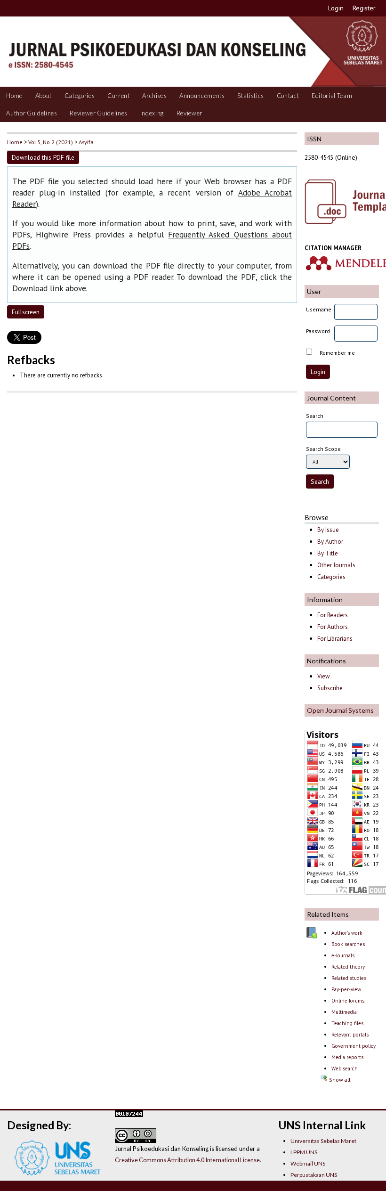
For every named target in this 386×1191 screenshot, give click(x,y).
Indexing (152, 113)
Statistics (250, 95)
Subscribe (330, 688)
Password (318, 330)
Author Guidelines (31, 113)
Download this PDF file (43, 157)
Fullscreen (26, 312)
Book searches (348, 944)
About (43, 95)
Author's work (346, 933)
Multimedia (344, 1012)
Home (14, 95)
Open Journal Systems (340, 710)
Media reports (347, 1057)
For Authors (332, 627)
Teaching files (347, 1023)
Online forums (347, 1000)
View (323, 676)
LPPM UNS (303, 1152)
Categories (79, 95)
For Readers (332, 615)
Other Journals (336, 565)
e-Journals (342, 955)
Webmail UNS (307, 1163)
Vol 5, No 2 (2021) (50, 142)
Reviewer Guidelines (99, 113)
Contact (288, 95)
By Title (327, 553)
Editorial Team (332, 95)
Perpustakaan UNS (313, 1174)
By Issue (328, 530)
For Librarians (335, 639)
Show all (339, 1079)
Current (118, 95)
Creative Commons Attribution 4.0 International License (187, 1160)
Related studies (348, 978)
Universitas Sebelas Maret (323, 1140)
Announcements (202, 95)
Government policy (353, 1046)
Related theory (348, 966)
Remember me (337, 352)
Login (336, 8)
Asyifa (86, 142)
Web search (344, 1068)
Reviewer (189, 113)
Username (318, 309)
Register (364, 8)
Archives (154, 95)
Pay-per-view (346, 989)
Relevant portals (350, 1034)
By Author (330, 542)
